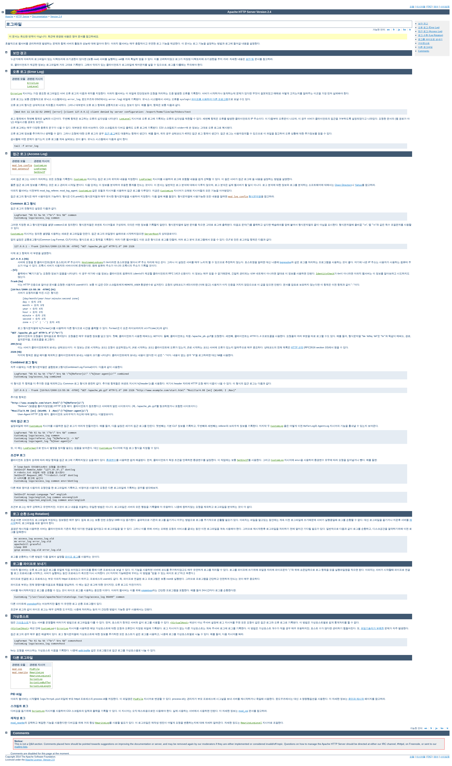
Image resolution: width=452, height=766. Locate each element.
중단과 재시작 (356, 698)
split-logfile (84, 650)
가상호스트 (424, 43)
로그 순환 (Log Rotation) (430, 35)
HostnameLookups (92, 262)
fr (393, 29)
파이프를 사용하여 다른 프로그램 (209, 99)
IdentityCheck (325, 273)
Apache (9, 16)
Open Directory (343, 185)
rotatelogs (146, 590)
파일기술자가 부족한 (372, 628)
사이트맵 (445, 6)
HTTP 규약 (297, 347)
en (388, 29)
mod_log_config (22, 165)
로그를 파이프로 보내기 (430, 39)
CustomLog (40, 165)
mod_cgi (17, 669)
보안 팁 (250, 59)
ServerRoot (151, 233)
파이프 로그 (71, 556)
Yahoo (358, 185)
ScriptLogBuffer (40, 682)
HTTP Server (22, 16)
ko (405, 29)
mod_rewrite (20, 672)
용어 (436, 6)
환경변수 (111, 460)
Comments (423, 51)
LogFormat (40, 168)
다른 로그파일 (425, 47)
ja (399, 29)
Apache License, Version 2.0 (40, 759)
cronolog (32, 603)
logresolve (285, 262)
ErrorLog (32, 83)
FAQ (429, 6)
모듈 (412, 6)
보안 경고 (423, 23)
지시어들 (420, 6)
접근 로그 (110, 133)
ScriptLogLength (40, 686)
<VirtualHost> (179, 622)
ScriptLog (36, 679)
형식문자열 (255, 196)
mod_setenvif (20, 168)
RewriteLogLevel (40, 675)
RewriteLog (37, 672)
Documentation (39, 16)
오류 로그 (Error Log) (428, 27)
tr (410, 29)
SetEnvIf (39, 172)
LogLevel (32, 86)
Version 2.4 (56, 16)
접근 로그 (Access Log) (430, 31)
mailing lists (20, 746)
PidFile (35, 669)
